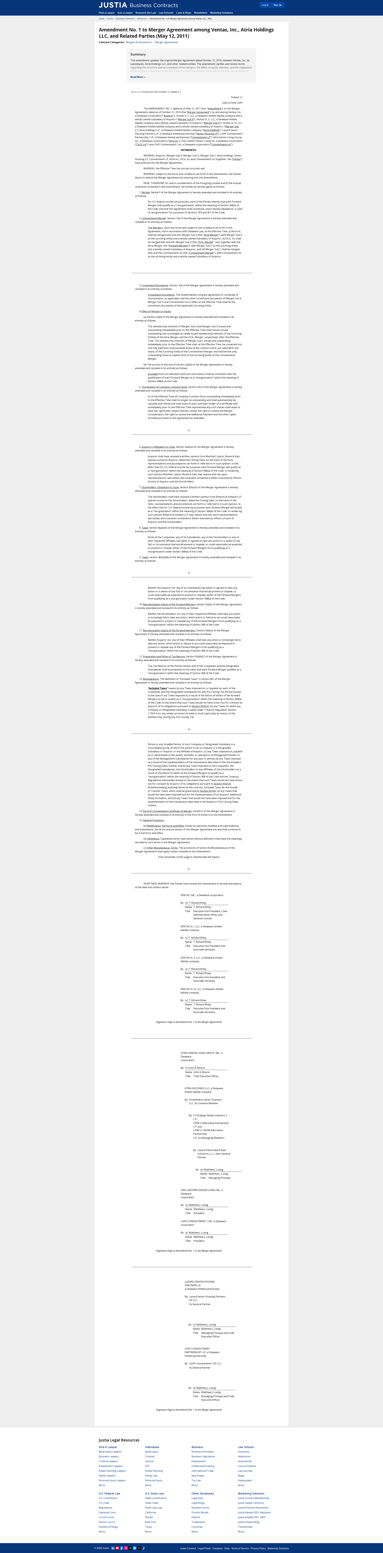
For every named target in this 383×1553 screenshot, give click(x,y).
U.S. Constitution (108, 1498)
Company (217, 1548)
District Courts (107, 1522)
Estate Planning (154, 1470)
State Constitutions (156, 1498)
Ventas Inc (142, 18)
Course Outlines (247, 1466)
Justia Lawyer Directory (251, 1502)
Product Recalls (200, 1512)
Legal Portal (204, 1548)
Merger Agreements (166, 42)
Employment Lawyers (111, 1466)
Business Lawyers (109, 1456)
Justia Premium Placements (253, 1507)
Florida (149, 1517)
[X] (139, 1548)
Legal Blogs (198, 1502)
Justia (101, 18)
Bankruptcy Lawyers (110, 1451)
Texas (148, 1526)
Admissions (244, 1456)
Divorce (149, 1461)
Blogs (241, 1475)
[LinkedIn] (113, 1548)
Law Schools (166, 13)
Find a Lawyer (107, 13)
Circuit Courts (106, 1517)
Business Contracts (125, 18)
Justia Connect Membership (253, 1498)
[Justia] (113, 5)
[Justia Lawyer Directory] (143, 1548)
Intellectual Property (203, 1466)
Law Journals (245, 1470)
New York (150, 1522)
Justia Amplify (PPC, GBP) (252, 1517)
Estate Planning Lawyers (112, 1470)
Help (227, 1548)
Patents (196, 1517)
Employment (199, 1461)
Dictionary (243, 1451)
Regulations (105, 1507)
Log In (265, 5)
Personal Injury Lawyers (112, 1480)
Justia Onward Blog (248, 1522)
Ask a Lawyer (125, 13)
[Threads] (130, 1548)
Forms (110, 18)
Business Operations (203, 1456)
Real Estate (198, 1475)
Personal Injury (153, 1480)
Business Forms (200, 1507)
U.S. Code (104, 1502)
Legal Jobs (197, 1498)
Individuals (152, 1447)
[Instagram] (126, 1548)
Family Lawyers (107, 1475)
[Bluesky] (134, 1548)
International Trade (203, 1470)
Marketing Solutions (221, 13)
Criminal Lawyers (108, 1461)
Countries (197, 1526)
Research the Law (146, 13)
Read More (136, 77)
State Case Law (153, 1507)
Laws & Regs (183, 13)
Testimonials (245, 1526)
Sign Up (278, 5)
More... (102, 1485)
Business (197, 1447)
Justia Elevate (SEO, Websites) (254, 1512)
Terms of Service (240, 1548)
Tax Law (196, 1480)
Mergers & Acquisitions (139, 42)
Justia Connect (188, 1548)
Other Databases (203, 1493)
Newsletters (200, 13)
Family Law (151, 1475)
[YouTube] (117, 1548)
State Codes (151, 1502)
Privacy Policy (258, 1548)
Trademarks (198, 1522)
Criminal (149, 1456)
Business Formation (203, 1451)
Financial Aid (245, 1461)
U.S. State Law (154, 1493)
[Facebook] (121, 1548)
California (150, 1512)
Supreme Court (107, 1512)
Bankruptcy (151, 1451)
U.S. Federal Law (109, 1493)
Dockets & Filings (108, 1526)
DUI (147, 1466)
